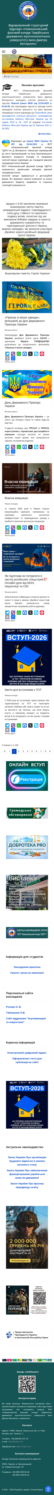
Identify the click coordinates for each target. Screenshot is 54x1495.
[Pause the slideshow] (44, 64)
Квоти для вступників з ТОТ (23, 689)
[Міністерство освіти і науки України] (4, 1360)
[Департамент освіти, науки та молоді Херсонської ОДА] (44, 1360)
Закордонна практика (27, 967)
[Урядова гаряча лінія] (49, 1360)
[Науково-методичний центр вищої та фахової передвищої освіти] (34, 1360)
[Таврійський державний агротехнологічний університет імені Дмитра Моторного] (9, 1360)
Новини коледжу (11, 504)
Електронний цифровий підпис (27, 1052)
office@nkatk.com (15, 1442)
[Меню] (3, 52)
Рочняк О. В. (13, 1007)
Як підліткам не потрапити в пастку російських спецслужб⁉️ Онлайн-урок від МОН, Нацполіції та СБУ (26, 581)
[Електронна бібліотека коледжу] (29, 1360)
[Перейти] (27, 776)
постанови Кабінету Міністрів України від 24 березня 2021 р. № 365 (27, 125)
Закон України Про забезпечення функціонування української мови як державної (27, 1174)
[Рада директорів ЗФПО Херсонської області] (14, 1360)
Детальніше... (45, 134)
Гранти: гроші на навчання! (27, 972)
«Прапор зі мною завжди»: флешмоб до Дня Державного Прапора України (25, 321)
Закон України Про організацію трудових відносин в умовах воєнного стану (27, 1161)
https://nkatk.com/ (23, 1446)
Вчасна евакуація (16, 498)
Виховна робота (11, 330)
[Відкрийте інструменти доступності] (48, 1489)
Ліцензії (15, 103)
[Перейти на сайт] (27, 1335)
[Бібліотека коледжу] (24, 1360)
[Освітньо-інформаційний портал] (19, 1360)
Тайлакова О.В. (15, 1012)
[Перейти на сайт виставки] (27, 892)
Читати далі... (10, 362)
